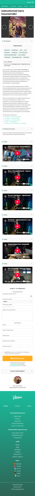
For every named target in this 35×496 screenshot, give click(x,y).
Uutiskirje (17, 452)
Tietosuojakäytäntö (17, 489)
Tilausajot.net (17, 454)
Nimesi (4, 325)
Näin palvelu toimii (17, 433)
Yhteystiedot (18, 438)
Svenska (17, 406)
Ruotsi (18, 471)
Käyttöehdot (17, 487)
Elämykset (13, 6)
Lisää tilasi (17, 421)
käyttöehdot (14, 364)
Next (31, 27)
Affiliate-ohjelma (17, 457)
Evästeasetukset (17, 485)
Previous (4, 27)
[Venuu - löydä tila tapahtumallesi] (4, 2)
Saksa (19, 473)
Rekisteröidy (17, 416)
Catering (20, 6)
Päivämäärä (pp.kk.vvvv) (9, 294)
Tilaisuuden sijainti (7, 304)
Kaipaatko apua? (17, 435)
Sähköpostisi (6, 335)
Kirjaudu (17, 419)
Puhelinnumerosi (7, 346)
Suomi (6, 406)
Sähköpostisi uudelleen (9, 341)
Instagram (17, 450)
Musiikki (26, 6)
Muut (18, 476)
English (29, 406)
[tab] (17, 41)
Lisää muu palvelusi (17, 426)
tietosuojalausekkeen (15, 365)
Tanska (18, 466)
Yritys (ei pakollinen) (8, 330)
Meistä (17, 445)
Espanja (18, 464)
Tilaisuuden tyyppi (7, 299)
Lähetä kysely (18, 358)
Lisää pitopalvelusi (17, 423)
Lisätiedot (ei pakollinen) (9, 310)
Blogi (17, 447)
